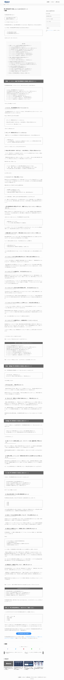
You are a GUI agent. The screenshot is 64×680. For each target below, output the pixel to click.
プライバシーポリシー (50, 30)
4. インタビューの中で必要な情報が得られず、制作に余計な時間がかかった (21, 50)
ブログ (6, 10)
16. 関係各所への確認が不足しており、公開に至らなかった (19, 71)
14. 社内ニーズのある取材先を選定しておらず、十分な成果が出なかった (21, 68)
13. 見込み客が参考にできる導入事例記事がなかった (18, 67)
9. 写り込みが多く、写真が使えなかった (16, 58)
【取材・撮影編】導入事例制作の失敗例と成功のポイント (19, 57)
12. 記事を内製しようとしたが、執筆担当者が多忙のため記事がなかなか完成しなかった (23, 64)
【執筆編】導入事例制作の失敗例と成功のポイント (17, 61)
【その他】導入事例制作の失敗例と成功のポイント (17, 66)
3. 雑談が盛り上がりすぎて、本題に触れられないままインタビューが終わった (22, 49)
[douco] (7, 2)
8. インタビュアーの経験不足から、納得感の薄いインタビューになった (21, 55)
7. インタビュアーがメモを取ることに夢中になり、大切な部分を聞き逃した (21, 54)
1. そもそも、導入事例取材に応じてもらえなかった (18, 46)
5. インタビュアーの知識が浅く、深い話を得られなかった (19, 51)
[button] (7, 649)
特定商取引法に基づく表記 (41, 677)
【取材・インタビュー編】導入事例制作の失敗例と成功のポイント (20, 45)
